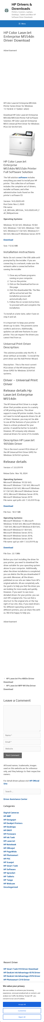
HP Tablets (9, 876)
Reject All (22, 1017)
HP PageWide (10, 851)
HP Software (10, 869)
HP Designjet (10, 820)
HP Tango (8, 880)
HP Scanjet (9, 862)
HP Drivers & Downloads (22, 6)
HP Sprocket (9, 873)
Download (8, 240)
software (22, 177)
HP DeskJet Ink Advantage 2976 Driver (22, 976)
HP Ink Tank (9, 837)
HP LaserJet (9, 841)
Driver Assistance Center (15, 799)
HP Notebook (10, 844)
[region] (22, 1002)
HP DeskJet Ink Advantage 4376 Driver (22, 972)
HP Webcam (9, 883)
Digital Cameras (11, 812)
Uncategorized (11, 887)
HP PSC (7, 859)
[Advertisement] (22, 74)
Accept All (22, 1004)
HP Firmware (10, 834)
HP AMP (7, 816)
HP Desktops (10, 827)
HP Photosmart (11, 855)
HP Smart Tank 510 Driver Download (21, 969)
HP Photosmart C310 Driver (17, 980)
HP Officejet (9, 848)
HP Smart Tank (11, 866)
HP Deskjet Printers (13, 823)
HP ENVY (8, 830)
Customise (22, 1011)
